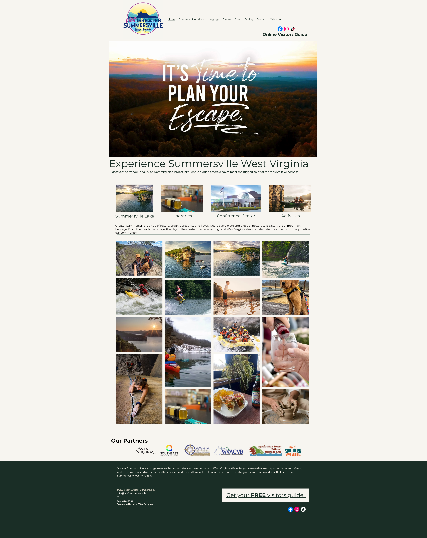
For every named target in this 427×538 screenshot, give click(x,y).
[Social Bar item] (280, 28)
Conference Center (236, 215)
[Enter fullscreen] (313, 154)
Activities (290, 215)
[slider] (212, 152)
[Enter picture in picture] (310, 154)
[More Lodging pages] (219, 19)
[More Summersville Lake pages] (203, 19)
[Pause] (113, 154)
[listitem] (139, 258)
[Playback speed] (306, 154)
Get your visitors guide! (266, 495)
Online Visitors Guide (285, 34)
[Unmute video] (117, 154)
